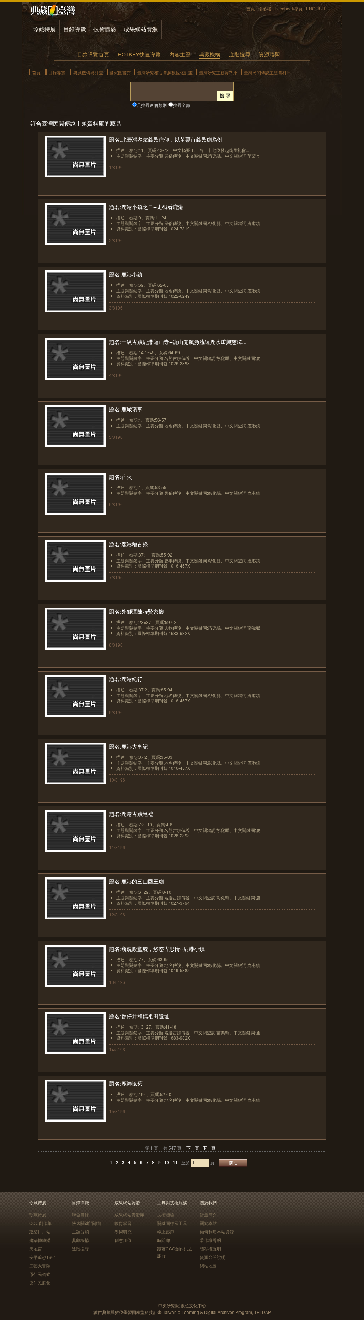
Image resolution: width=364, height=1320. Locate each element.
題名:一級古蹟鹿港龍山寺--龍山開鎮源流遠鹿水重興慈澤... (177, 341)
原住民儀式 (39, 1274)
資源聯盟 (269, 54)
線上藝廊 (165, 1231)
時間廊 (163, 1240)
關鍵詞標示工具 (172, 1223)
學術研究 (123, 1231)
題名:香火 (120, 476)
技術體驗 (104, 29)
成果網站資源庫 (129, 1214)
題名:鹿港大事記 (128, 746)
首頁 (250, 8)
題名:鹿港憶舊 (126, 1083)
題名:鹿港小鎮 (126, 274)
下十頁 (209, 1148)
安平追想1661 (42, 1257)
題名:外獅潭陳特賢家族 (136, 611)
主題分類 (80, 1231)
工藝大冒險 (39, 1266)
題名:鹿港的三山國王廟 (136, 881)
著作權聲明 (210, 1240)
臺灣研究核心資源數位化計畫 (165, 72)
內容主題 (180, 54)
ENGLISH (315, 8)
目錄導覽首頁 (93, 54)
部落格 (264, 8)
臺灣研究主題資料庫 (218, 72)
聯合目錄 (80, 1214)
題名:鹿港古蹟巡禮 (131, 813)
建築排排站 (39, 1231)
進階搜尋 (239, 54)
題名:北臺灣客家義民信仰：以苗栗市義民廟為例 (166, 139)
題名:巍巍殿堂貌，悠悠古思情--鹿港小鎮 (157, 948)
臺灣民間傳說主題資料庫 (267, 72)
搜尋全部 (181, 105)
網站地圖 (208, 1266)
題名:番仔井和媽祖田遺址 (139, 1016)
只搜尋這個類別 (152, 105)
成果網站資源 (141, 29)
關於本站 (208, 1223)
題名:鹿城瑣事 (126, 409)
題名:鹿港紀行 (126, 679)
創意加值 (123, 1240)
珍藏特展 (44, 29)
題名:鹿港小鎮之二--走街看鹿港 (146, 206)
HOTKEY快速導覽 (139, 54)
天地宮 (35, 1248)
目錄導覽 (74, 29)
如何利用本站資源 (217, 1231)
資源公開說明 (212, 1257)
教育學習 (123, 1223)
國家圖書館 (120, 72)
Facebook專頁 (289, 8)
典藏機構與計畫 (88, 72)
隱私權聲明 (210, 1248)
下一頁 (192, 1148)
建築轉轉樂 (39, 1240)
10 (166, 1162)
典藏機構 (209, 54)
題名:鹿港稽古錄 (128, 544)
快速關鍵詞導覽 (87, 1223)
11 (175, 1162)
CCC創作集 (40, 1223)
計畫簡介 (208, 1214)
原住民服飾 (39, 1283)
